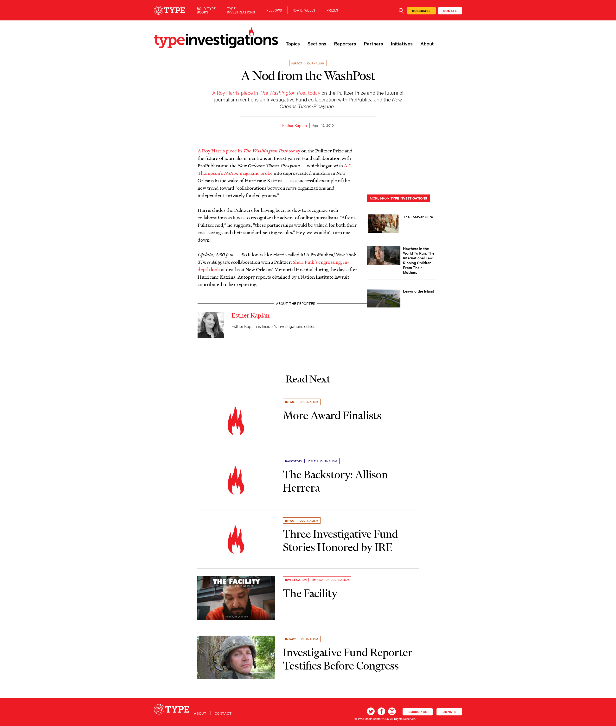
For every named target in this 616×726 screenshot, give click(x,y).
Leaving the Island (418, 291)
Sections (317, 43)
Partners (373, 43)
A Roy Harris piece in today (266, 92)
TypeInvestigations (241, 10)
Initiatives (402, 43)
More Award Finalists (332, 415)
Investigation (296, 580)
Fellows (274, 10)
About (427, 43)
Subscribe (421, 10)
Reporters (345, 43)
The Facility (310, 593)
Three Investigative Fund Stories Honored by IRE (340, 540)
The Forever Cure (418, 216)
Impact (296, 63)
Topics (293, 43)
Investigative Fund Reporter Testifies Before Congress (347, 659)
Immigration (320, 580)
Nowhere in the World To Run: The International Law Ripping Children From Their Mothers (418, 260)
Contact (223, 713)
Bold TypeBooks (206, 10)
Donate (450, 10)
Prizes (332, 10)
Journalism (315, 63)
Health (312, 461)
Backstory (293, 461)
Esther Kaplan (294, 125)
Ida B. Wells (304, 10)
